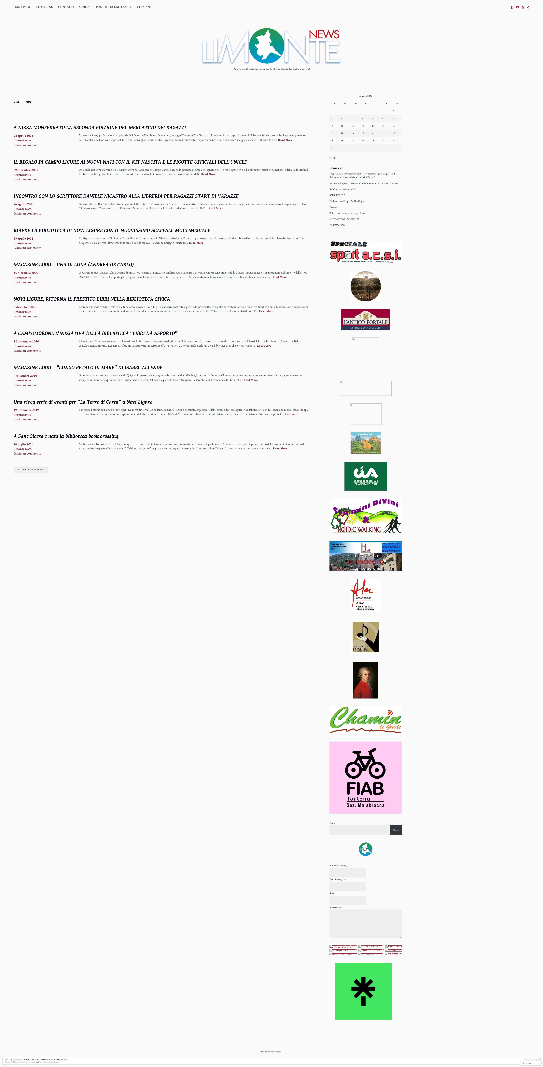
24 (331, 140)
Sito (331, 893)
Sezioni (85, 7)
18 (342, 133)
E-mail (338, 879)
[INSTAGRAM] (523, 7)
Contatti (66, 7)
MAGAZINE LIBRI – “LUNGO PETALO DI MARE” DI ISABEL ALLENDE (88, 368)
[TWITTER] (528, 7)
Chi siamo (145, 7)
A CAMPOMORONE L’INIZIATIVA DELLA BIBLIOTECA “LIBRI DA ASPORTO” (95, 333)
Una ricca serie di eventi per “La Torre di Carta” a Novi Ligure (83, 402)
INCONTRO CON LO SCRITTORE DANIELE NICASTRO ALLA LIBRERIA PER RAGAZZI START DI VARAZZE (126, 196)
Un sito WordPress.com (271, 1051)
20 (363, 133)
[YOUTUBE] (517, 7)
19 (352, 133)
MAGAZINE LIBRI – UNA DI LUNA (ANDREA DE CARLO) (74, 265)
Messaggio (335, 907)
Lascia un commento (27, 145)
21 (373, 133)
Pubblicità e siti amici (114, 7)
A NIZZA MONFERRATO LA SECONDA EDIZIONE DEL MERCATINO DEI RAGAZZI (100, 128)
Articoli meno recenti (30, 470)
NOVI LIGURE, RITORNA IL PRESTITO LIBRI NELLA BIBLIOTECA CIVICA (92, 299)
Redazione (44, 7)
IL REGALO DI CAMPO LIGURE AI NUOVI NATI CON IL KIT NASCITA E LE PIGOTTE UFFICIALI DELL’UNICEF (130, 162)
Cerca (332, 823)
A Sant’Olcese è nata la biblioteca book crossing (66, 436)
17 (331, 133)
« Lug (332, 157)
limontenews (22, 140)
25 (342, 140)
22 (383, 133)
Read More (285, 140)
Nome (338, 865)
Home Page (22, 7)
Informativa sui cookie (50, 1062)
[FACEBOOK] (512, 7)
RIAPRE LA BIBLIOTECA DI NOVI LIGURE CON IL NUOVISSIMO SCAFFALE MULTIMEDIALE (112, 230)
